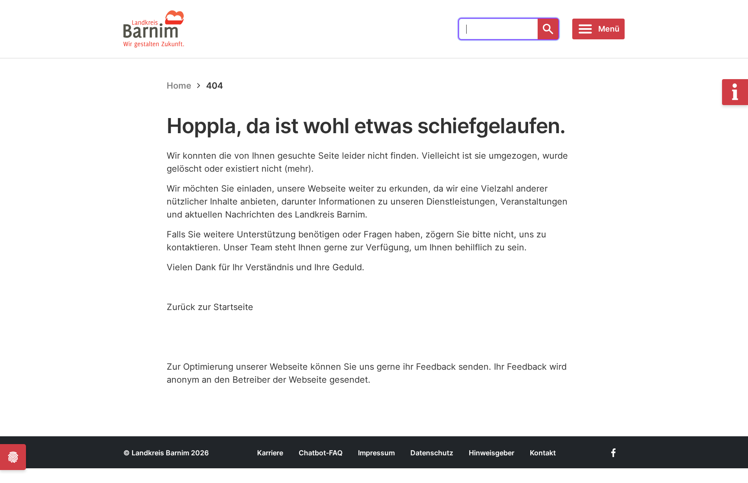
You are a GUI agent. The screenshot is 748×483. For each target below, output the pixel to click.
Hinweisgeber (491, 452)
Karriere (270, 452)
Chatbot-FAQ (320, 452)
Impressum (376, 452)
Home (179, 85)
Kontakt (543, 452)
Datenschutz (431, 452)
